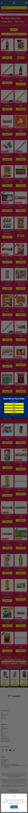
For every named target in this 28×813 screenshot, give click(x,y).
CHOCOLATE (14, 411)
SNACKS (14, 409)
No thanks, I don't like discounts (14, 414)
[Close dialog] (27, 396)
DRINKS (14, 406)
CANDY (14, 403)
